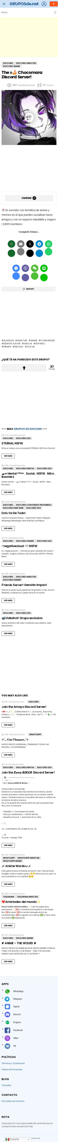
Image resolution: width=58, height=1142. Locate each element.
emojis (28, 343)
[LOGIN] (44, 4)
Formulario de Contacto (13, 1101)
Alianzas (9, 340)
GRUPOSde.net (24, 4)
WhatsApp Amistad (28, 857)
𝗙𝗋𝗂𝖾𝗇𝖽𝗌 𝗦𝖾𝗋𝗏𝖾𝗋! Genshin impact (24, 585)
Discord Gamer (25, 540)
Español (40, 343)
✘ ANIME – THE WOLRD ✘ (19, 943)
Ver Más (8, 456)
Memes (7, 346)
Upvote (24, 368)
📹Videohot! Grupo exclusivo (22, 618)
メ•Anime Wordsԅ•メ (16, 866)
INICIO (5, 12)
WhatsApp (35, 734)
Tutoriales (6, 1085)
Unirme (27, 198)
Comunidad (48, 340)
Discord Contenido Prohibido (33, 504)
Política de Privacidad (12, 1069)
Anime (34, 340)
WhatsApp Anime (12, 860)
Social (31, 346)
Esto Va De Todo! (14, 513)
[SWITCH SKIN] (55, 12)
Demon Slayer (12, 343)
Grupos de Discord (28, 429)
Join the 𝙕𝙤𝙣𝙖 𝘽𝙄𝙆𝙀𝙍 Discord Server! (28, 772)
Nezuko (19, 346)
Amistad (22, 340)
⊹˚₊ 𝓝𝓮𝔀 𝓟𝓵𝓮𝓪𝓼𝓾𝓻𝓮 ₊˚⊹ (15, 739)
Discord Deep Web (13, 507)
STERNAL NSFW (12, 443)
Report (30, 289)
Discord (8, 438)
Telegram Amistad (27, 896)
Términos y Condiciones (13, 1063)
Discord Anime (24, 938)
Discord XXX (23, 438)
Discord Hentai (25, 468)
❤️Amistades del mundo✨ (21, 902)
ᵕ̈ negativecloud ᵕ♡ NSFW (19, 546)
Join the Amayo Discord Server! (24, 707)
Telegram (8, 896)
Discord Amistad (26, 576)
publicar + (54, 3)
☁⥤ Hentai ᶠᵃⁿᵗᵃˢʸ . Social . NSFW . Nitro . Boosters (28, 475)
